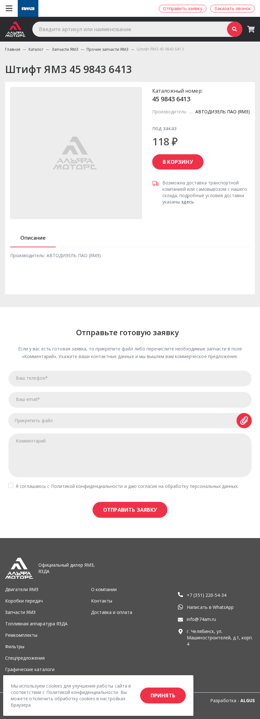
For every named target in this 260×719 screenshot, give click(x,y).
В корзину (178, 161)
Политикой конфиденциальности (87, 486)
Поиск (234, 29)
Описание (33, 237)
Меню (9, 8)
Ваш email (28, 399)
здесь (187, 202)
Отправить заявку (130, 509)
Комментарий (31, 441)
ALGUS (247, 700)
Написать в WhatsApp (210, 607)
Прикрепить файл (34, 420)
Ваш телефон (32, 378)
